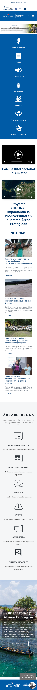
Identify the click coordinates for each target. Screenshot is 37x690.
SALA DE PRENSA (18, 47)
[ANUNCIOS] (19, 483)
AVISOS (18, 62)
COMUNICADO (18, 537)
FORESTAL (18, 105)
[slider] (17, 161)
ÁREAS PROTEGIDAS (18, 120)
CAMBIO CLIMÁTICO (18, 134)
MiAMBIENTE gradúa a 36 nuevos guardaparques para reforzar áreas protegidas (16, 340)
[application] (18, 154)
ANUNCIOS (18, 492)
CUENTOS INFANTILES (18, 562)
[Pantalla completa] (32, 162)
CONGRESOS (18, 91)
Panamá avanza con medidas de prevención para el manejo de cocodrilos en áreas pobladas (18, 261)
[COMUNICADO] (19, 528)
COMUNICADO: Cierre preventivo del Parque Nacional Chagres (18, 301)
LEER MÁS (8, 275)
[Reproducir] (5, 162)
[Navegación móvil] (33, 16)
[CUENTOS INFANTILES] (19, 553)
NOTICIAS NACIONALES (18, 445)
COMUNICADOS (18, 76)
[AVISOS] (19, 506)
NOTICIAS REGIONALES (18, 468)
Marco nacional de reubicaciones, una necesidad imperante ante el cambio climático (17, 380)
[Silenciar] (29, 162)
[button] (28, 16)
